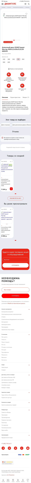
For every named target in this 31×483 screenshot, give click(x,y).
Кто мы (3, 344)
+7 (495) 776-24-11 (24, 1)
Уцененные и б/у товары (8, 329)
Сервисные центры (7, 397)
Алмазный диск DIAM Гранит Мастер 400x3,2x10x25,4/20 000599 (6, 230)
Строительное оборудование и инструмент (13, 319)
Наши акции (5, 367)
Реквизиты (4, 355)
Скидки (3, 370)
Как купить (4, 337)
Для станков (5, 125)
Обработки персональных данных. (16, 303)
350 (13, 59)
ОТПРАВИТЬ (15, 265)
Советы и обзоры (6, 412)
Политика (4, 422)
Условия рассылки (6, 427)
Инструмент (5, 322)
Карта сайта (5, 430)
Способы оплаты (6, 385)
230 (4, 59)
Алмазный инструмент (7, 311)
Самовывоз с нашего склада (9, 382)
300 (9, 59)
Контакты (4, 360)
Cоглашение (5, 425)
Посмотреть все (15, 198)
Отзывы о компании (7, 347)
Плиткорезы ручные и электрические (11, 314)
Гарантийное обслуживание (9, 395)
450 (23, 59)
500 (4, 62)
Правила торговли (6, 420)
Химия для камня (6, 324)
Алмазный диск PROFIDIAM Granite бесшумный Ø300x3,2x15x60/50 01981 (5, 182)
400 (18, 59)
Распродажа (5, 327)
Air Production (10, 475)
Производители (6, 417)
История (4, 349)
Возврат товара (6, 387)
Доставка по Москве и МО (8, 377)
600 (9, 62)
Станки (3, 317)
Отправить (15, 296)
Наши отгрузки (5, 342)
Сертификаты (5, 352)
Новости (4, 339)
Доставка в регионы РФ (8, 380)
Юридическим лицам (7, 437)
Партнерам (4, 415)
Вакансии (4, 357)
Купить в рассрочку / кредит (9, 405)
